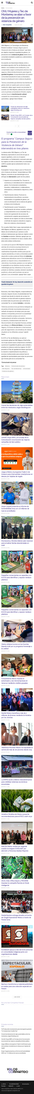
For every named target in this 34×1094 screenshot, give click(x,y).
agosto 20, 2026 (6, 513)
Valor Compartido (7, 24)
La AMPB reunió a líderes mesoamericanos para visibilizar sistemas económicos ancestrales (16, 782)
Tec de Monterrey (16, 368)
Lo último (3, 1084)
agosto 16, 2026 (6, 853)
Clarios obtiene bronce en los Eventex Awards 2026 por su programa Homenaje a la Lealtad (16, 646)
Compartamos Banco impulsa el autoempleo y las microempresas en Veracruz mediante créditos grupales (14, 681)
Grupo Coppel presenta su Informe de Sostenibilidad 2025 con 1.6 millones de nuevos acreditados (15, 508)
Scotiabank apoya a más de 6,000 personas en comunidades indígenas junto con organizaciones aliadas (17, 952)
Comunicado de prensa (18, 366)
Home (2, 8)
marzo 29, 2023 (18, 24)
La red (4, 675)
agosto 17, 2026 (6, 786)
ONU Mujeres (6, 368)
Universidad (26, 368)
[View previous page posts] (15, 126)
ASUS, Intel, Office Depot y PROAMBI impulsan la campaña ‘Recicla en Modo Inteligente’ (15, 883)
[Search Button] (32, 2)
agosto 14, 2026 (6, 991)
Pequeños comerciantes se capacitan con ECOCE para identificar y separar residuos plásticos (16, 577)
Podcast (3, 1086)
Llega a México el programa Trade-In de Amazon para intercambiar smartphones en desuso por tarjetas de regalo (17, 474)
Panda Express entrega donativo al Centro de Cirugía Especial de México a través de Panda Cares (16, 917)
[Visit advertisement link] (17, 133)
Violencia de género (8, 371)
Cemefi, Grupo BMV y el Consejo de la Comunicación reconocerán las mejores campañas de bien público (21, 117)
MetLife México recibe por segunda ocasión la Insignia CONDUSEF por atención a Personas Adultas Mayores (14, 848)
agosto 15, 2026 (6, 922)
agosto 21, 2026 (15, 112)
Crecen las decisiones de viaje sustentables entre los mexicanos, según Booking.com (20, 108)
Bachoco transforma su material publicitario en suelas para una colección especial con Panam (17, 986)
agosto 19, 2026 (6, 582)
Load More (17, 997)
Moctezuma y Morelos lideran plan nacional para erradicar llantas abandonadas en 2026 (17, 543)
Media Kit (11, 1086)
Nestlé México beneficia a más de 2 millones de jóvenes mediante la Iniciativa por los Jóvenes (16, 715)
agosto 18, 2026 (6, 685)
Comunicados (9, 8)
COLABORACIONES (14, 1084)
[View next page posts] (18, 126)
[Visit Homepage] (10, 2)
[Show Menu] (2, 2)
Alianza (7, 366)
